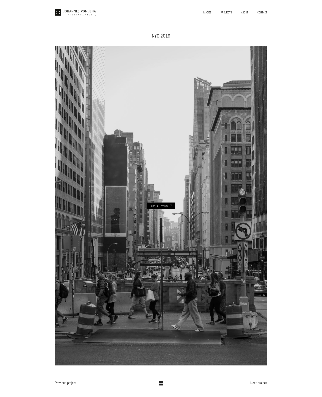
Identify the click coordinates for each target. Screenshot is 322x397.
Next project (258, 382)
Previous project (66, 382)
